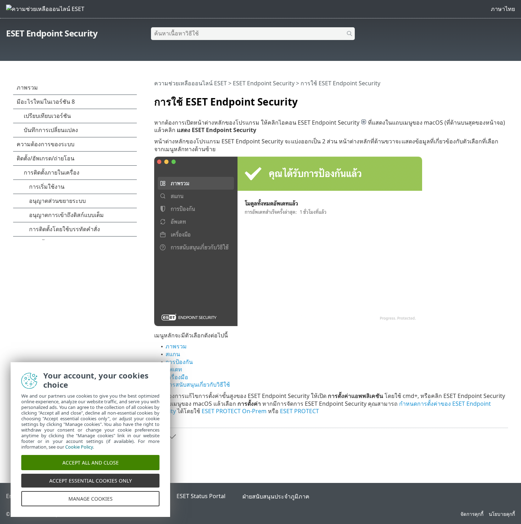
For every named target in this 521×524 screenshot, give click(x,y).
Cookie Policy (79, 447)
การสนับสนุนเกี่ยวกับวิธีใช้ (198, 384)
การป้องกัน (179, 362)
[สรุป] (504, 98)
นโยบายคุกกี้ (502, 514)
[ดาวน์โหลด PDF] (493, 98)
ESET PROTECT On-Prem (234, 411)
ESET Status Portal (201, 496)
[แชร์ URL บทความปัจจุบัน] (483, 98)
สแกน (173, 354)
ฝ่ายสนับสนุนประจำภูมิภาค (275, 496)
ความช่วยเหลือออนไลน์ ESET (190, 83)
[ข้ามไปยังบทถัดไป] (172, 436)
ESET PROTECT (299, 411)
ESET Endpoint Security (51, 33)
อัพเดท (174, 369)
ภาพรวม (176, 346)
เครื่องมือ (177, 377)
